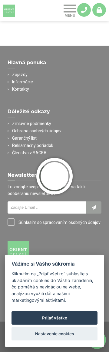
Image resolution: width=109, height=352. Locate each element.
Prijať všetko (54, 317)
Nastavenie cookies (54, 333)
